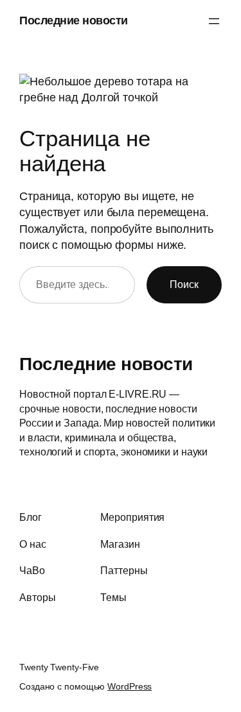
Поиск (184, 284)
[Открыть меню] (214, 21)
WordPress (129, 686)
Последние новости (73, 20)
